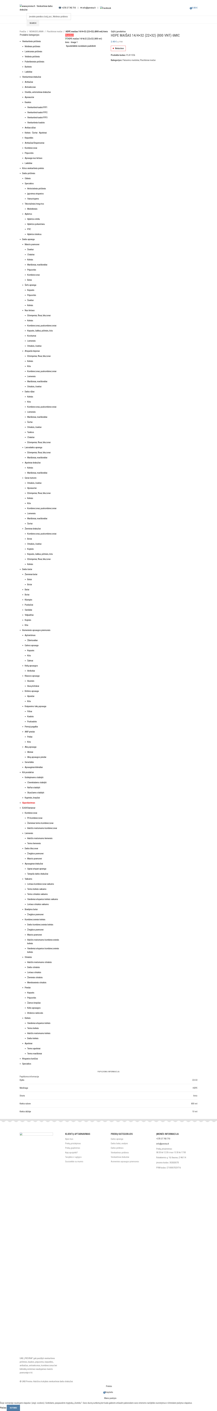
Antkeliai (31, 670)
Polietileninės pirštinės (34, 61)
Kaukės (28, 102)
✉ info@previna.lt (88, 7)
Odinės (28, 178)
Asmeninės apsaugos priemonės (36, 630)
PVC (29, 229)
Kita (29, 366)
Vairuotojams (33, 198)
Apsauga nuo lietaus (33, 158)
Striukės (28, 957)
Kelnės (30, 259)
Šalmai (30, 660)
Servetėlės (29, 762)
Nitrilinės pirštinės (32, 46)
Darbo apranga (28, 239)
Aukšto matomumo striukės (39, 962)
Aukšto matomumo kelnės (38, 1033)
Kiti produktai (28, 772)
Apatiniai (28, 1043)
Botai (29, 538)
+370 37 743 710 (69, 7)
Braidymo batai (31, 909)
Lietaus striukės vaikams (38, 904)
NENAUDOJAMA (36, 31)
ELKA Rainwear (28, 807)
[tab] (108, 1072)
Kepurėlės (29, 137)
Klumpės (28, 599)
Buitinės (28, 66)
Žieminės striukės (35, 977)
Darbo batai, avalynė (119, 1143)
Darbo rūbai (29, 391)
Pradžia (23, 31)
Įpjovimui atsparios (35, 193)
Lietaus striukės (34, 972)
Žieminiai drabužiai (33, 528)
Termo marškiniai (34, 1053)
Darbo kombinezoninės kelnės (40, 924)
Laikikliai (28, 71)
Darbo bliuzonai (31, 848)
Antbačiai (29, 82)
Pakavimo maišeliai (131, 60)
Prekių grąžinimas (72, 1148)
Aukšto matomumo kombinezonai (42, 828)
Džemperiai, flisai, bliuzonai (39, 315)
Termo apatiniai (33, 1048)
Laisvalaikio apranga (33, 447)
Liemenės (31, 340)
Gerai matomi (30, 478)
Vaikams (28, 879)
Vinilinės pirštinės (32, 56)
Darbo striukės (33, 967)
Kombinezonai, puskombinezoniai (41, 325)
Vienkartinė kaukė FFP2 (37, 112)
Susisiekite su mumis (74, 1161)
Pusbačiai (29, 604)
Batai (29, 280)
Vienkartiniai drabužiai (31, 77)
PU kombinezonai (34, 818)
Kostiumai (31, 335)
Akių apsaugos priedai (36, 757)
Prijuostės (29, 153)
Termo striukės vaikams (37, 894)
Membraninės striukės (36, 982)
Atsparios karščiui (30, 1058)
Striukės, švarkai (34, 346)
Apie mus (69, 1139)
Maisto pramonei (32, 244)
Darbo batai (27, 569)
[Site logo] (37, 7)
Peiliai (29, 736)
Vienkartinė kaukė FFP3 (37, 117)
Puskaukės (32, 721)
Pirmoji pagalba (31, 726)
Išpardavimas (28, 802)
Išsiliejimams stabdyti (34, 777)
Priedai (28, 987)
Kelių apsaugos (31, 665)
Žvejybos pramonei (35, 853)
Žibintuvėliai (32, 640)
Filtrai (29, 711)
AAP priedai (30, 731)
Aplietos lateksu (34, 234)
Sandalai (28, 610)
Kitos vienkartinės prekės (33, 168)
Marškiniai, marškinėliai (37, 264)
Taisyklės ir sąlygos (73, 1157)
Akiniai (30, 752)
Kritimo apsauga (32, 691)
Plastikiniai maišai (54, 31)
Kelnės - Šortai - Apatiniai (36, 132)
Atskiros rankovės (35, 1013)
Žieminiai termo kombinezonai (40, 823)
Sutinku (13, 1408)
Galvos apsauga (31, 645)
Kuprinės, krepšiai (32, 797)
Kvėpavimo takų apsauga (35, 706)
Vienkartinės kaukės (36, 122)
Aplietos (28, 214)
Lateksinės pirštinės (33, 51)
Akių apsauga (30, 747)
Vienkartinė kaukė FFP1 (37, 107)
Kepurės (30, 290)
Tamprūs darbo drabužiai (37, 873)
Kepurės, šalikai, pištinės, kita (40, 330)
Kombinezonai (31, 148)
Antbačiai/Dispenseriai (34, 143)
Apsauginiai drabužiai (34, 863)
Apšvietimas (30, 635)
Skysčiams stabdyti (35, 792)
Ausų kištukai (33, 686)
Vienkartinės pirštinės (31, 41)
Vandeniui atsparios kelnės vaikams (42, 899)
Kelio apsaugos (34, 1008)
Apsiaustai (29, 97)
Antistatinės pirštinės (36, 188)
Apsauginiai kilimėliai (34, 767)
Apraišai (30, 696)
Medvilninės (32, 209)
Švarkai (30, 249)
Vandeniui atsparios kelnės (38, 1023)
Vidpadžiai (29, 615)
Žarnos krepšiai (34, 1002)
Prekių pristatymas (73, 1143)
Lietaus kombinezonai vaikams (40, 884)
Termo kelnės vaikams (36, 889)
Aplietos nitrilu (33, 219)
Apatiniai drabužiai (33, 462)
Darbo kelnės (32, 1038)
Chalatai (30, 254)
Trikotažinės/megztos (34, 203)
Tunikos (30, 432)
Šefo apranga (30, 285)
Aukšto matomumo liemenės (39, 838)
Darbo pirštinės (28, 173)
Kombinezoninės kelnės (35, 919)
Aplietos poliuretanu (36, 224)
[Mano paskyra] (185, 8)
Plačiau (3, 1407)
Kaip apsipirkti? (71, 1152)
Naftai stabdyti (33, 787)
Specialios (29, 183)
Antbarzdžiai (30, 127)
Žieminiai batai (31, 574)
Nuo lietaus (30, 310)
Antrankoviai (30, 87)
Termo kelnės (33, 1028)
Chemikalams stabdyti (37, 782)
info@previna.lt (162, 1144)
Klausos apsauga (32, 676)
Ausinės (30, 681)
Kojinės (30, 549)
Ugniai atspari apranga (36, 868)
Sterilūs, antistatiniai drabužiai (38, 92)
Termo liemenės (34, 843)
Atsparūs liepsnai (32, 351)
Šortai (30, 422)
